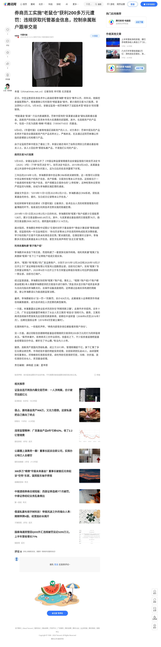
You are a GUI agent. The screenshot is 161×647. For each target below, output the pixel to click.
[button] (139, 22)
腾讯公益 (76, 628)
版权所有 (61, 639)
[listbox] (57, 463)
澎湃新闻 (18, 401)
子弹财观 (18, 523)
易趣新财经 (19, 482)
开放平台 (53, 628)
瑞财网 (17, 543)
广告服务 (60, 628)
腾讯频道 (92, 628)
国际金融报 (19, 462)
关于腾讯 (18, 628)
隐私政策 (45, 628)
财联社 (17, 421)
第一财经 (18, 502)
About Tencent (28, 628)
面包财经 (18, 441)
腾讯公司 (54, 639)
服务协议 (37, 628)
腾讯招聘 (68, 628)
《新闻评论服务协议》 (48, 551)
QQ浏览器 (83, 628)
